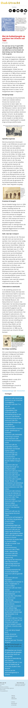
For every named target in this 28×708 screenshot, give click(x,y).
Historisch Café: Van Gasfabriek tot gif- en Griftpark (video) (12, 467)
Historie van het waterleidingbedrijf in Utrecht (12, 672)
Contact (13, 702)
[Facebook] (10, 10)
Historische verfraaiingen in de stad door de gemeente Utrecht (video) (14, 519)
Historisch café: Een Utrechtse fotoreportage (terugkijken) (13, 422)
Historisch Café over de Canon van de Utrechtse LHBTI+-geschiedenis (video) (14, 531)
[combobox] (19, 7)
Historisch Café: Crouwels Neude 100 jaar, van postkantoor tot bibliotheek (14, 481)
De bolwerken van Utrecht (13, 650)
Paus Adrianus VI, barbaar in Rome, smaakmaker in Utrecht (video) (14, 584)
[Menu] (25, 14)
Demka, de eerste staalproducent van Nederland (11, 636)
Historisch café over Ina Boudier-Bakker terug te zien (13, 461)
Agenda (13, 697)
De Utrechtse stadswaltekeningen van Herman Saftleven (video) (13, 525)
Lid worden (14, 705)
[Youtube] (18, 10)
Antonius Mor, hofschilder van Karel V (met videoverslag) (13, 598)
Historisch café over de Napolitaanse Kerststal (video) (12, 513)
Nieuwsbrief (14, 703)
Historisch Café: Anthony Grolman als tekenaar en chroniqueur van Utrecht (13, 493)
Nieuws (13, 695)
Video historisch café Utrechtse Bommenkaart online (13, 440)
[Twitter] (14, 10)
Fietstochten (21, 391)
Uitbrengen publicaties (20, 685)
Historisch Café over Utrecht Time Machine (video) (12, 507)
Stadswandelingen (8, 391)
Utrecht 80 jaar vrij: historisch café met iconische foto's (11, 455)
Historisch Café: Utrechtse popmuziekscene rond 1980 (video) (14, 487)
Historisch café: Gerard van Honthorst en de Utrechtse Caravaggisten (13, 400)
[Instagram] (22, 10)
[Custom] (25, 10)
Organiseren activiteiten (20, 684)
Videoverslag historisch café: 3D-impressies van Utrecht (12, 565)
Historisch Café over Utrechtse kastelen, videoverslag (11, 555)
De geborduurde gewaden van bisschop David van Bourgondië (13, 654)
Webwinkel (14, 698)
